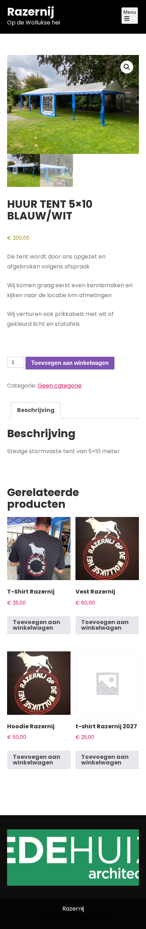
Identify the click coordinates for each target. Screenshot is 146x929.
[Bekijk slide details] (73, 857)
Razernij (30, 12)
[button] (126, 67)
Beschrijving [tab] (36, 410)
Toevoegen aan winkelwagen (70, 363)
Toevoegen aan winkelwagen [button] (36, 625)
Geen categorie (60, 386)
